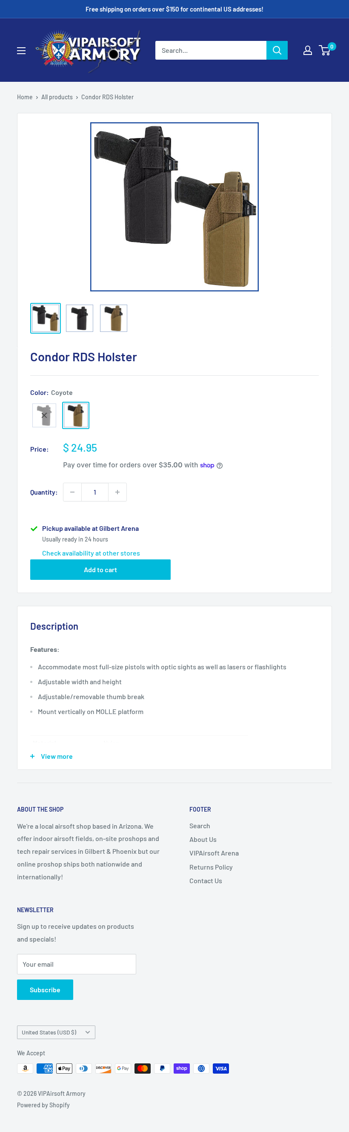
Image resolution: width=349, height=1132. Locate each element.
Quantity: (44, 492)
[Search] (277, 50)
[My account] (307, 50)
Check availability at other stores (91, 553)
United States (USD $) (49, 1032)
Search (199, 825)
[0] (325, 50)
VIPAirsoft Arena (214, 853)
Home (25, 97)
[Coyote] (75, 415)
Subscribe (45, 989)
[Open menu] (21, 50)
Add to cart (100, 569)
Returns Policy (211, 867)
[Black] (44, 415)
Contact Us (205, 880)
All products (57, 97)
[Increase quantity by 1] (117, 492)
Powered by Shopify (43, 1105)
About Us (203, 839)
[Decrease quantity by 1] (72, 492)
